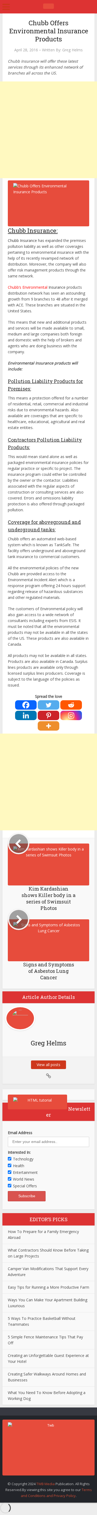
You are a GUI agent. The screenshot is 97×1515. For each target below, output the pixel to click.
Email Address (20, 1132)
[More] (48, 726)
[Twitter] (48, 705)
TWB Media (45, 1483)
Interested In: (19, 1152)
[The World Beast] (48, 6)
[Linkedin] (26, 715)
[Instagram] (71, 715)
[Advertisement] (48, 129)
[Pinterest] (48, 715)
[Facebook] (26, 705)
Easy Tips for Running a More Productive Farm (48, 1287)
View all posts (48, 1064)
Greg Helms (72, 50)
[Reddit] (71, 705)
